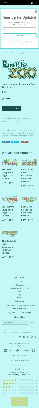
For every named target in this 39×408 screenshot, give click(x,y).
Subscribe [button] (20, 36)
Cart (35, 2)
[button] (36, 11)
